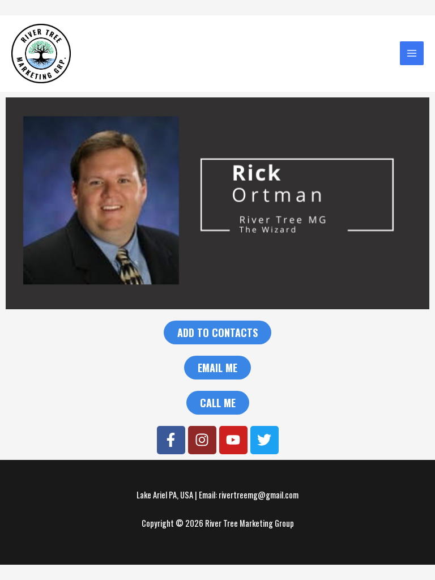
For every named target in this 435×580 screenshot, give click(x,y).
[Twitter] (264, 440)
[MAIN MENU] (412, 53)
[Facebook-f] (171, 440)
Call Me (218, 402)
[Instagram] (202, 440)
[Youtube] (233, 440)
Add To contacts (217, 332)
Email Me (217, 367)
